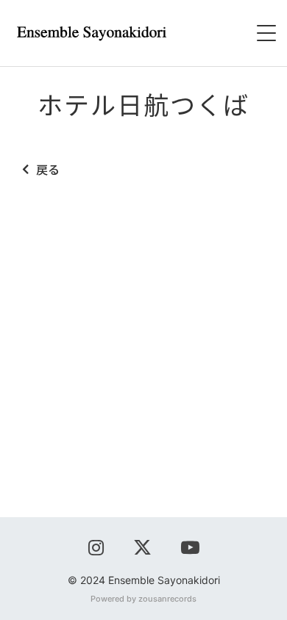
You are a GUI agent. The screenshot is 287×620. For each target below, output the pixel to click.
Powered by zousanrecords (143, 599)
